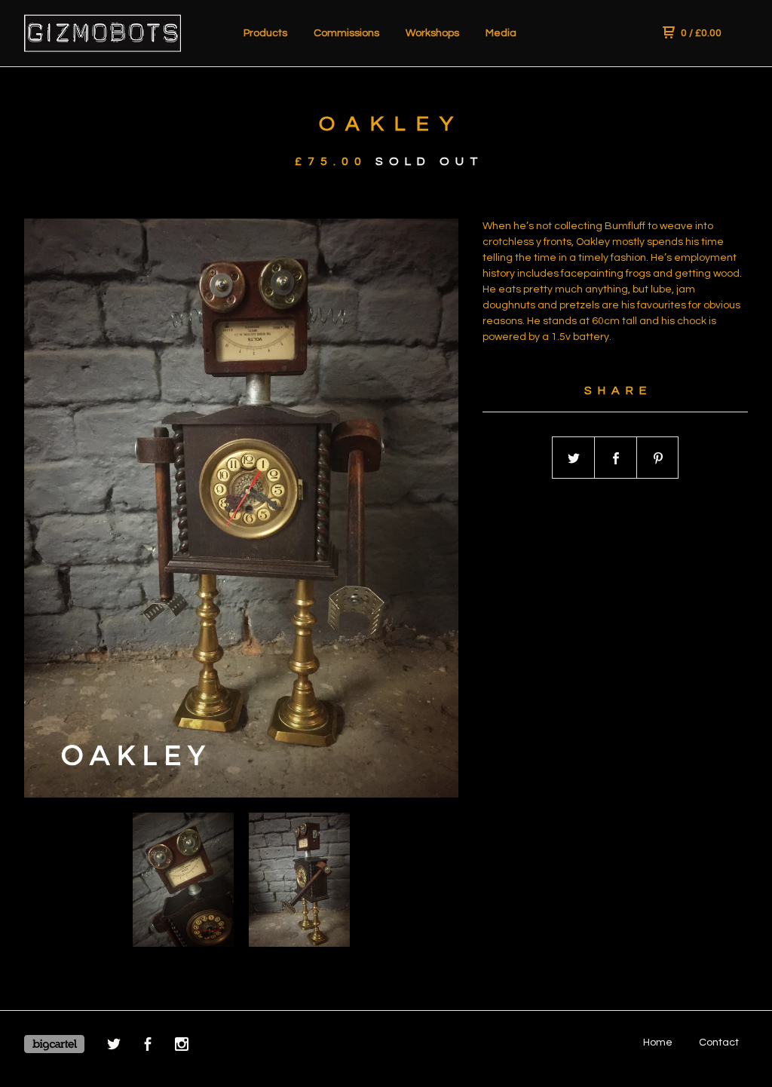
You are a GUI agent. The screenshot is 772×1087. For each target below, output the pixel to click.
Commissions (346, 33)
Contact (719, 1042)
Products (265, 33)
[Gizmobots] (102, 33)
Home (657, 1042)
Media (501, 33)
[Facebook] (148, 1046)
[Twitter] (114, 1046)
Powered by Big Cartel (54, 1044)
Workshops (432, 33)
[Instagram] (182, 1046)
